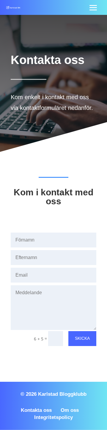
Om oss (70, 410)
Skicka (82, 338)
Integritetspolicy (53, 417)
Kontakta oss (36, 410)
